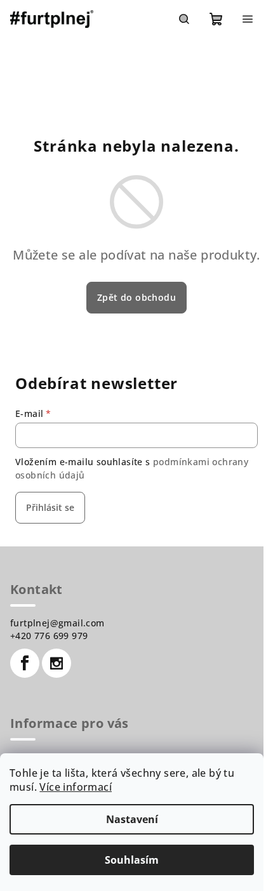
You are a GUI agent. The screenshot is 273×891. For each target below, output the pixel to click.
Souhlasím (132, 860)
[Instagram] (56, 663)
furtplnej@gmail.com (57, 623)
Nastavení (132, 819)
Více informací (75, 787)
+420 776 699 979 (49, 636)
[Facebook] (24, 663)
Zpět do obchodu (136, 297)
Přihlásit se (50, 507)
